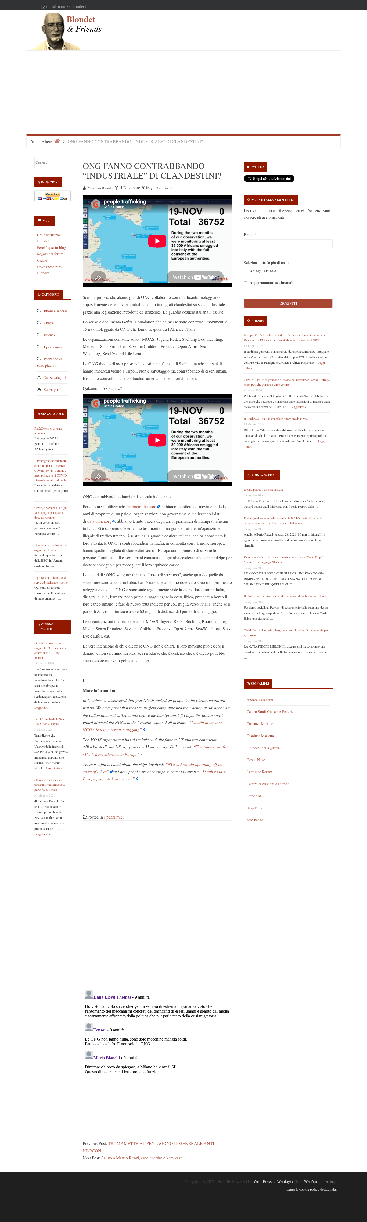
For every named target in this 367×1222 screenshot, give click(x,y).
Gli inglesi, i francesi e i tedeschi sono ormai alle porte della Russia (49, 785)
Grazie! (42, 260)
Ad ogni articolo (262, 271)
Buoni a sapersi (55, 310)
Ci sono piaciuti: (46, 626)
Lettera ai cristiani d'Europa (268, 783)
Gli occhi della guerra (263, 747)
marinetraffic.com (141, 506)
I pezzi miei (53, 347)
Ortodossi (254, 795)
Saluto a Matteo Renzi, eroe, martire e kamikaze (141, 1158)
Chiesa (49, 322)
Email (250, 234)
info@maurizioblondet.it (66, 6)
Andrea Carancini (260, 699)
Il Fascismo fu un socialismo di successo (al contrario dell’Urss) (285, 596)
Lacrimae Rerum (259, 771)
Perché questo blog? (52, 247)
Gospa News (256, 759)
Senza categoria (55, 377)
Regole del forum (50, 253)
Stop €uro (254, 807)
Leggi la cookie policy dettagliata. (311, 1189)
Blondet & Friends (84, 23)
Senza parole (53, 389)
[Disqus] (157, 908)
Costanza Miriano (260, 723)
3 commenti (165, 188)
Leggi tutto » (42, 707)
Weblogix (285, 1181)
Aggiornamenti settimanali (271, 283)
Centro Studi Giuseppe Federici (270, 711)
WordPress (262, 1181)
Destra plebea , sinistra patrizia (263, 489)
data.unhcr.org (99, 521)
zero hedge (255, 819)
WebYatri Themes (319, 1181)
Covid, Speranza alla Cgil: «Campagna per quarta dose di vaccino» (50, 512)
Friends (49, 334)
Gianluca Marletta (260, 735)
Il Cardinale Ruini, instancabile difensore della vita (276, 418)
